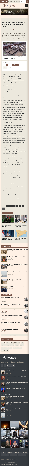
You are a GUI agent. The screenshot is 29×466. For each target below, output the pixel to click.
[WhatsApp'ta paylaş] (10, 206)
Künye (13, 464)
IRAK (7, 342)
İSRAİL (11, 342)
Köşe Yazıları (8, 464)
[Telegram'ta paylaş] (23, 206)
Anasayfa (4, 19)
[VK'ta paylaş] (20, 206)
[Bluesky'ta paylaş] (13, 206)
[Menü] (26, 5)
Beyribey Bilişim (11, 461)
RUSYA (3, 345)
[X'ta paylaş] (17, 206)
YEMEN (8, 19)
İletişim (16, 464)
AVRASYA (15, 347)
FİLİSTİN (3, 342)
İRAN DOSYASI (24, 452)
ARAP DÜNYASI (17, 342)
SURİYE (3, 347)
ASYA (23, 342)
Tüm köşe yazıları (14, 335)
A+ (10, 64)
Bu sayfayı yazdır (13, 29)
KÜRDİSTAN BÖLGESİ (10, 345)
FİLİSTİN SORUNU (5, 350)
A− (4, 64)
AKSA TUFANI (10, 452)
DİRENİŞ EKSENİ (9, 347)
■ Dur (5, 67)
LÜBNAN (21, 345)
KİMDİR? (17, 345)
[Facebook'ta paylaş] (7, 206)
